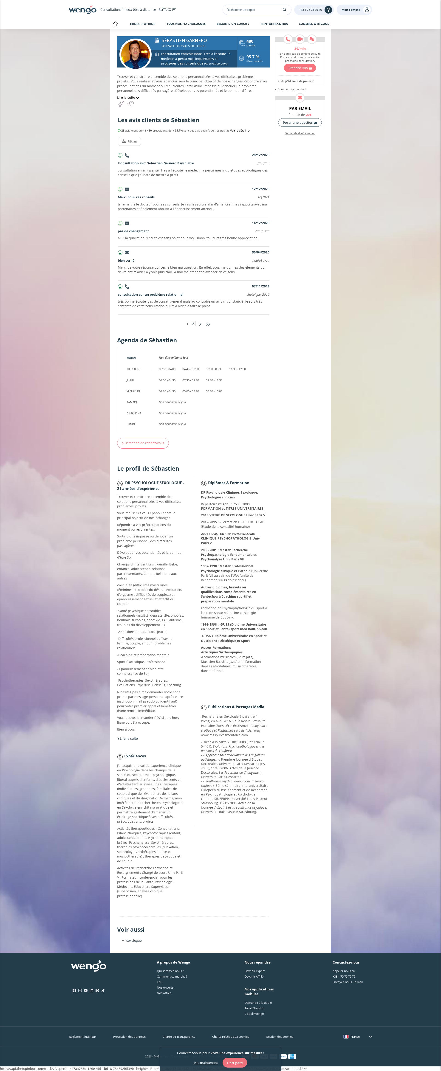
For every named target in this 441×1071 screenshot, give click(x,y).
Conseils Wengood (314, 24)
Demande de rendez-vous (144, 443)
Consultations (142, 24)
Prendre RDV (298, 68)
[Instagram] (80, 991)
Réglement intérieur (82, 1036)
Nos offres (164, 993)
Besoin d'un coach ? (233, 24)
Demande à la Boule (258, 1003)
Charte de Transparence (179, 1036)
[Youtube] (86, 991)
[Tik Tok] (103, 991)
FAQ (160, 982)
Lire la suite (126, 97)
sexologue (134, 940)
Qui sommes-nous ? (170, 971)
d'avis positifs (254, 59)
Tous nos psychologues (186, 24)
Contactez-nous (274, 24)
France (355, 1036)
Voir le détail (238, 130)
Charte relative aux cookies (230, 1036)
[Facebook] (74, 991)
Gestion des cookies (279, 1036)
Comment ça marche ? (292, 89)
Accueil (115, 24)
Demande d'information (300, 133)
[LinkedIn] (91, 991)
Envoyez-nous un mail (348, 982)
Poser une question (298, 122)
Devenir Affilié (254, 976)
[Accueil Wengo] (88, 966)
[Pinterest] (97, 991)
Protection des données (129, 1036)
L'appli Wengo (254, 1014)
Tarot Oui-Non (254, 1008)
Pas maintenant (206, 1062)
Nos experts (165, 987)
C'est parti (235, 1062)
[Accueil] (82, 9)
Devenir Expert (255, 971)
